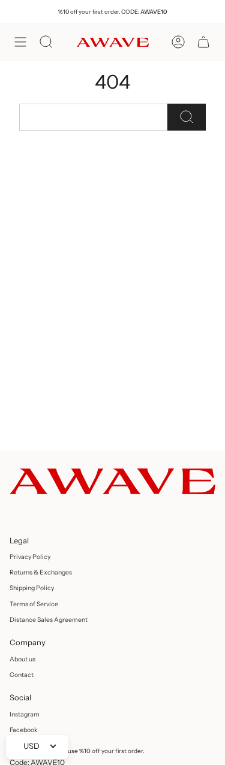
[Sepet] (203, 42)
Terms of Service (34, 604)
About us (22, 659)
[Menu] (20, 42)
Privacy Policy (30, 557)
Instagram (25, 714)
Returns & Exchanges (41, 572)
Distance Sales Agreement (49, 620)
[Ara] (186, 117)
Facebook (24, 730)
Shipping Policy (32, 588)
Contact (22, 675)
